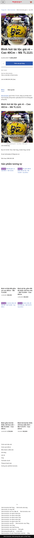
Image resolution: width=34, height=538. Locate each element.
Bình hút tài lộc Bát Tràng (8, 507)
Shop (2, 458)
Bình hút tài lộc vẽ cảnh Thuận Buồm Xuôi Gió (13, 533)
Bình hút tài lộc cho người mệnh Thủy (11, 517)
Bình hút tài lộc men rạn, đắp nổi (10, 511)
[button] (30, 16)
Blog (28, 533)
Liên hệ (3, 455)
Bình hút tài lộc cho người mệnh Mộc (11, 515)
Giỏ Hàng (3, 452)
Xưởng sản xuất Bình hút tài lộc (9, 466)
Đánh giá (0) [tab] (11, 89)
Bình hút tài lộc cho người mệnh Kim (11, 513)
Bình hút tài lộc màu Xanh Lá (9, 529)
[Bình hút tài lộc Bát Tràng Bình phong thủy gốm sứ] (17, 2)
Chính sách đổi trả (6, 447)
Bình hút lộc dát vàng (22, 507)
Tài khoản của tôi (5, 460)
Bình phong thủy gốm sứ (8, 531)
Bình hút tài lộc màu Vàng (8, 525)
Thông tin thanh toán (6, 463)
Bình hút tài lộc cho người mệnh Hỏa (11, 519)
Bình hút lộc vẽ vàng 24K (8, 509)
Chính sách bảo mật (6, 444)
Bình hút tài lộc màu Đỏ (8, 523)
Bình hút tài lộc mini (25, 511)
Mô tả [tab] (2, 89)
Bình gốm (21, 529)
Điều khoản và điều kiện (7, 449)
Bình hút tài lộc (11, 10)
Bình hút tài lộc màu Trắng (22, 523)
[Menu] (3, 2)
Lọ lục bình (19, 531)
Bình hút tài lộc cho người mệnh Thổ (11, 521)
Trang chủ (3, 10)
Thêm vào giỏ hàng (19, 63)
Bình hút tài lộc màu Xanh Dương (10, 527)
